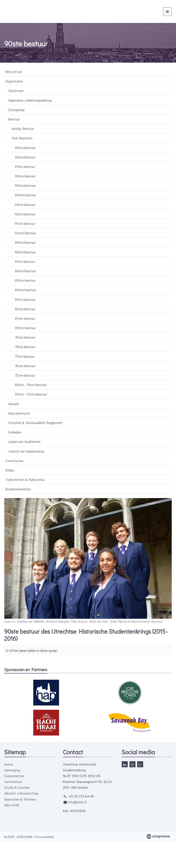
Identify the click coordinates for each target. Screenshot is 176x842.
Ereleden (14, 432)
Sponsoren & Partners (20, 799)
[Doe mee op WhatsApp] (140, 764)
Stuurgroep (16, 109)
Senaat (13, 403)
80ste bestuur (25, 327)
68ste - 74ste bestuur (31, 384)
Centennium (13, 781)
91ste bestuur (25, 223)
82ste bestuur (25, 309)
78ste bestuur (25, 346)
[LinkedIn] (125, 764)
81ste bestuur (25, 318)
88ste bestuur (25, 252)
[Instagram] (132, 764)
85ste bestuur (25, 280)
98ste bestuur (25, 157)
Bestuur (14, 119)
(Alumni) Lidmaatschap (21, 793)
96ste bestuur (25, 176)
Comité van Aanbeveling (26, 451)
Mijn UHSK (11, 805)
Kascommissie (19, 413)
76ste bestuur (25, 365)
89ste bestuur (25, 242)
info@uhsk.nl (77, 802)
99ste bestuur (25, 147)
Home (8, 764)
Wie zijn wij (13, 71)
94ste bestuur (25, 195)
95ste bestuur (25, 185)
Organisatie (14, 81)
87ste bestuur (25, 261)
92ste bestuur (25, 214)
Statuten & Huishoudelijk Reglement (35, 422)
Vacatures (16, 90)
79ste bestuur (25, 337)
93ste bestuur (25, 204)
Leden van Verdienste (24, 441)
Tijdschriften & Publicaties (25, 479)
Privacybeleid (44, 836)
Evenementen (14, 776)
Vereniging (12, 770)
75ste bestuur (25, 375)
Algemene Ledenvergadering (30, 100)
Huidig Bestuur (23, 128)
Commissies (14, 460)
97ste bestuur (25, 166)
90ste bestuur (25, 233)
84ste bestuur (25, 289)
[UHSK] (23, 11)
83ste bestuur (25, 299)
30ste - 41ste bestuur (31, 394)
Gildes (9, 470)
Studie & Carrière (17, 787)
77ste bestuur (25, 356)
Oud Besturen (22, 138)
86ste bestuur (25, 271)
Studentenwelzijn (18, 489)
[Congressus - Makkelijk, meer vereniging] (158, 836)
